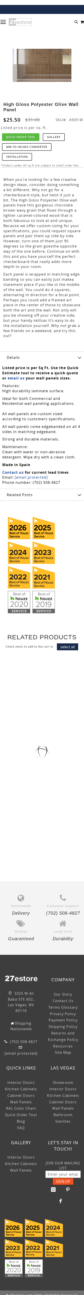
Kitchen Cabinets (21, 1089)
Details (13, 357)
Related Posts (20, 494)
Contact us (13, 472)
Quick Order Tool (21, 137)
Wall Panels (21, 1102)
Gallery (53, 137)
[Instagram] (53, 1189)
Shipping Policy (63, 1026)
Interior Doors (21, 1082)
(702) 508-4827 (23, 1041)
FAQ (21, 1127)
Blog (21, 1121)
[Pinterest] (68, 1189)
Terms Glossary (63, 1007)
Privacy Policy (63, 1013)
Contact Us (63, 1000)
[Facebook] (60, 1200)
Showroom (63, 1082)
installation (17, 157)
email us (16, 378)
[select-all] (67, 647)
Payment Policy (63, 1020)
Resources (63, 1046)
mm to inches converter (26, 147)
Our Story (63, 994)
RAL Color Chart (21, 1108)
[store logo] (20, 22)
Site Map (63, 1052)
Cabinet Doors (21, 1095)
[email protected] (31, 477)
